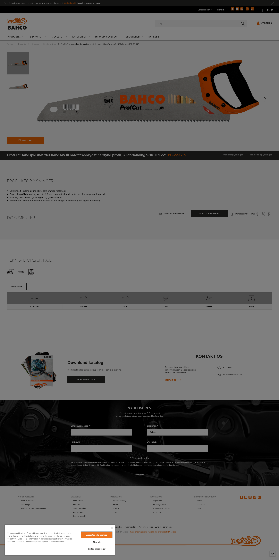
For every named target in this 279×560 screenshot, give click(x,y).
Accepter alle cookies (96, 534)
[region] (60, 540)
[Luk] (112, 528)
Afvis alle (97, 542)
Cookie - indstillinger (97, 548)
